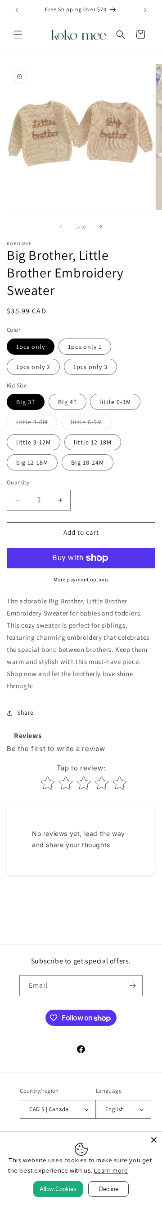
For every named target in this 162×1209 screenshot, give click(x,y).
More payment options (81, 579)
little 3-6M (36, 424)
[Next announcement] (145, 10)
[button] (18, 34)
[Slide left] (61, 227)
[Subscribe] (132, 985)
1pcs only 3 (90, 367)
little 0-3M (115, 402)
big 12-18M (32, 462)
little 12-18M (93, 442)
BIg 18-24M (87, 462)
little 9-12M (33, 442)
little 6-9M (91, 424)
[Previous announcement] (17, 10)
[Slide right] (101, 227)
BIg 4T (67, 402)
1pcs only (30, 347)
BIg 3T (25, 402)
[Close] (153, 1139)
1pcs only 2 (33, 367)
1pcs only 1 (85, 347)
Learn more (111, 1170)
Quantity (18, 482)
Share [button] (25, 712)
